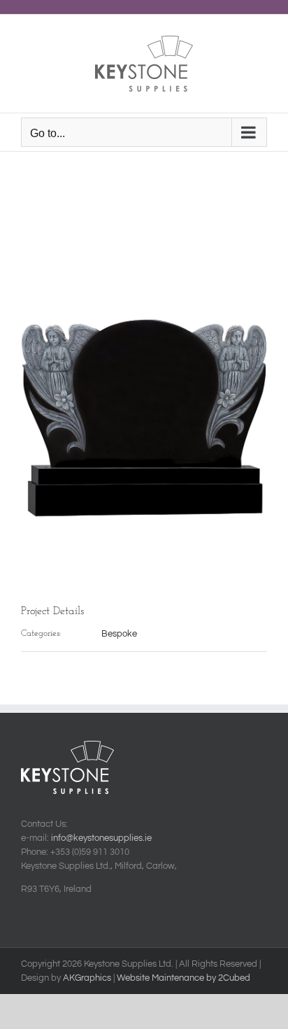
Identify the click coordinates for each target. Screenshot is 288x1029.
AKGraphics (87, 978)
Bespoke (119, 634)
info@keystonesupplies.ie (101, 838)
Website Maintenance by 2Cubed (183, 978)
